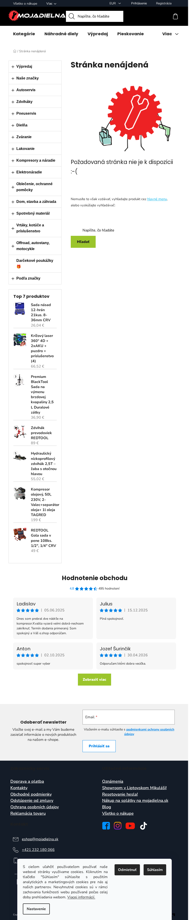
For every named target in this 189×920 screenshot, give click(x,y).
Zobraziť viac (94, 679)
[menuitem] (24, 34)
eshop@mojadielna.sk (40, 839)
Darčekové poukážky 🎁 (34, 264)
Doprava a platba (27, 781)
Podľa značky (28, 278)
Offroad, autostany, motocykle (33, 246)
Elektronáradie (29, 172)
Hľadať (83, 241)
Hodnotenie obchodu (94, 578)
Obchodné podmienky (31, 794)
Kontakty (18, 788)
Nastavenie (36, 908)
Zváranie (24, 137)
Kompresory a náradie (35, 160)
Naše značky (27, 78)
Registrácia (163, 3)
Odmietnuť (127, 869)
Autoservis (25, 90)
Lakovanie (25, 149)
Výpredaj (24, 66)
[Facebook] (106, 825)
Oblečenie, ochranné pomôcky (34, 187)
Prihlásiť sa (99, 746)
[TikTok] (143, 825)
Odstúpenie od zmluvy (31, 800)
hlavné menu (157, 199)
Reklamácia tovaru (28, 813)
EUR (113, 3)
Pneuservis (26, 113)
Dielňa (21, 125)
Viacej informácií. (81, 897)
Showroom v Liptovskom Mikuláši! (134, 788)
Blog (106, 807)
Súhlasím (155, 869)
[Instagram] (117, 825)
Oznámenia (112, 781)
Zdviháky (24, 102)
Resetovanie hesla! (120, 794)
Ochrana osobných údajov (34, 807)
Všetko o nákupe (25, 3)
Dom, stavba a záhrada (36, 202)
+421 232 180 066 (38, 849)
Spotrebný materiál (33, 213)
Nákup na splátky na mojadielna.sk (135, 800)
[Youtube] (130, 825)
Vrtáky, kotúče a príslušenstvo (30, 228)
